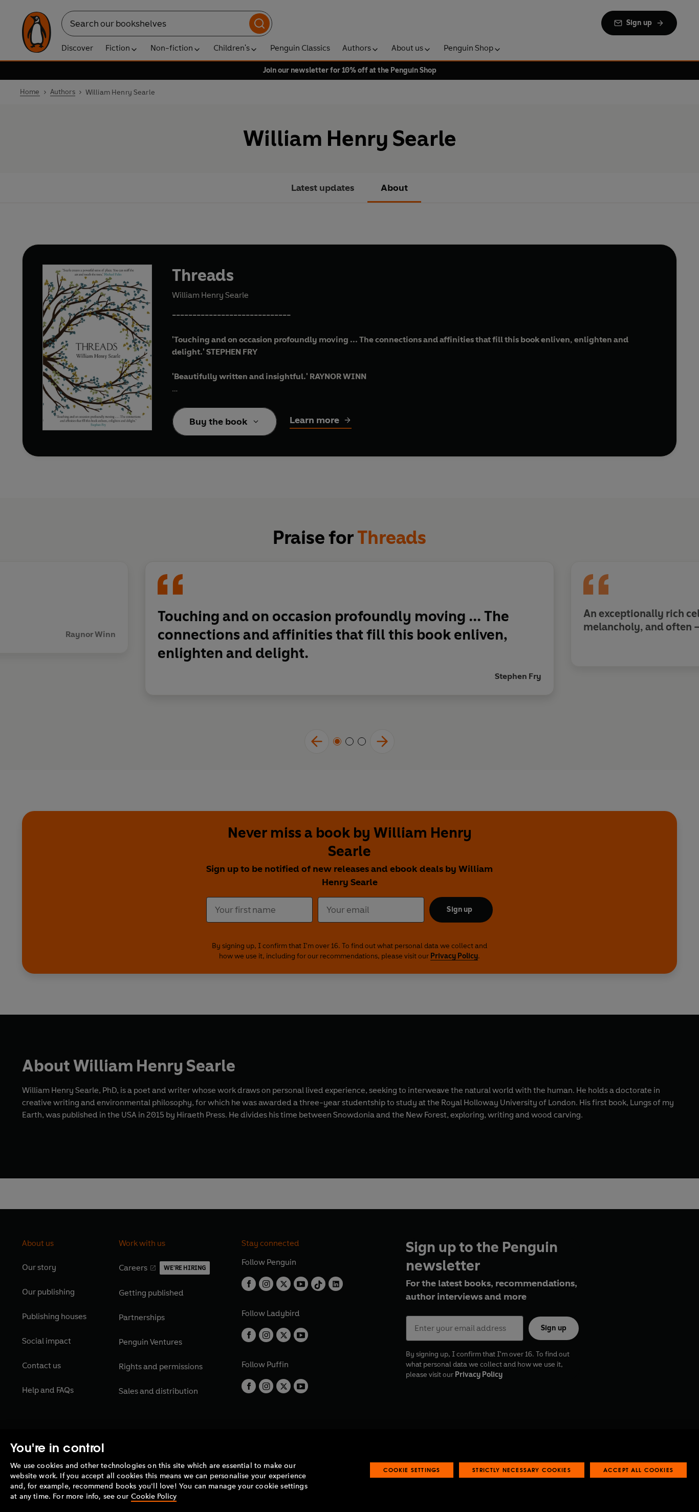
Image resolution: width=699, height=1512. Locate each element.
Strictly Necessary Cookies (521, 1470)
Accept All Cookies (638, 1470)
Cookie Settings (412, 1470)
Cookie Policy (154, 1496)
